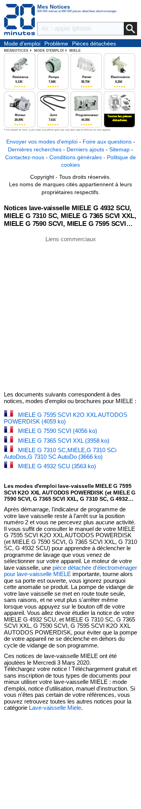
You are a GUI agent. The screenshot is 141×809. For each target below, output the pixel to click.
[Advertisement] (70, 313)
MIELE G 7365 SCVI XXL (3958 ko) (63, 440)
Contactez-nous (24, 157)
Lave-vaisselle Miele (55, 707)
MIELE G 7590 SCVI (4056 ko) (57, 430)
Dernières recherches (34, 149)
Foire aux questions (107, 141)
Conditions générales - (78, 157)
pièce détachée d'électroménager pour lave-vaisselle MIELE (70, 571)
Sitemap (119, 149)
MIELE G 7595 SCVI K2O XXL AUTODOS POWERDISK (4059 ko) (65, 418)
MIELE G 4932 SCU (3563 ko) (57, 466)
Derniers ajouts (85, 149)
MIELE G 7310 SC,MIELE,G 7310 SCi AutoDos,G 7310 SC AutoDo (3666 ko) (60, 453)
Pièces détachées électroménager (94, 43)
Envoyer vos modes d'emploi (42, 141)
